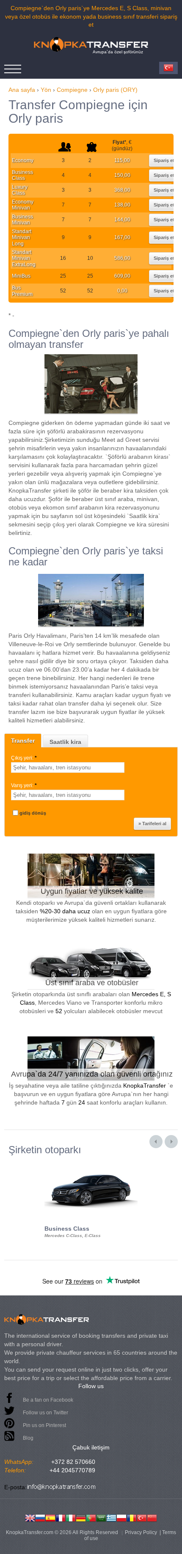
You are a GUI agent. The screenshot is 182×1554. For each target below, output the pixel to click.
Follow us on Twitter (45, 1413)
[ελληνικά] (111, 1517)
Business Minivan (22, 220)
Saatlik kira (65, 741)
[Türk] (142, 1517)
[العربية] (101, 1517)
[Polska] (121, 1517)
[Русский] (40, 1517)
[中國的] (152, 1517)
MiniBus (21, 276)
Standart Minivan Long (21, 238)
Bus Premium (22, 291)
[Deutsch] (81, 1517)
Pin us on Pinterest (44, 1425)
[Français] (60, 1517)
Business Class (22, 175)
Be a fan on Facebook (48, 1400)
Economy (22, 160)
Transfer (23, 740)
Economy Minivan (22, 205)
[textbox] (67, 767)
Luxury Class (20, 190)
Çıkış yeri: (24, 758)
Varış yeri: (24, 785)
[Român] (132, 1517)
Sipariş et (164, 160)
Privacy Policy (141, 1532)
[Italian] (71, 1517)
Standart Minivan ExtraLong (24, 258)
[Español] (50, 1517)
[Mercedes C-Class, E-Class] (91, 1163)
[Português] (91, 1517)
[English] (30, 1517)
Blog (28, 1438)
